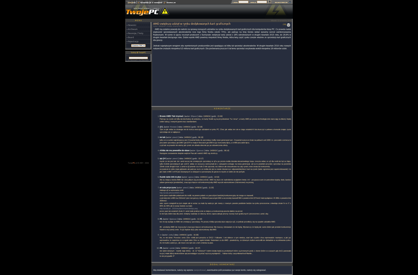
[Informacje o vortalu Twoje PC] (150, 3)
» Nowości (131, 25)
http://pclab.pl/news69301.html (172, 193)
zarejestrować (199, 270)
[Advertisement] (233, 11)
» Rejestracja (132, 41)
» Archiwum (132, 29)
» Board (130, 37)
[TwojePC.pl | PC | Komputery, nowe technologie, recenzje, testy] (131, 3)
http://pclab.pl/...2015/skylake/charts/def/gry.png (179, 208)
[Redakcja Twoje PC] (170, 3)
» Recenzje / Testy (135, 33)
